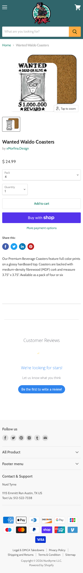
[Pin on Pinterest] (30, 246)
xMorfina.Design (17, 148)
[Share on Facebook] (5, 246)
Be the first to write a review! (41, 389)
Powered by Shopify (41, 565)
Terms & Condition (49, 554)
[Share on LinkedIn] (22, 246)
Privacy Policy (57, 550)
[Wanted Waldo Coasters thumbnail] (11, 124)
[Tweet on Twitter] (14, 246)
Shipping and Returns (20, 554)
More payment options (42, 228)
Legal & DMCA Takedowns (28, 550)
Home (6, 45)
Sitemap (70, 554)
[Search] (75, 32)
